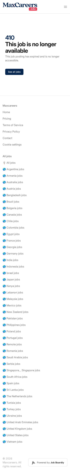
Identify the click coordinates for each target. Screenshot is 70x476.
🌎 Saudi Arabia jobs (15, 357)
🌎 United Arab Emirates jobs (20, 422)
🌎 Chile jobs (11, 221)
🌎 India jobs (10, 260)
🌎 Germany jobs (13, 253)
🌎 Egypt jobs (11, 234)
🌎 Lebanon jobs (13, 292)
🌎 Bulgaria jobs (12, 208)
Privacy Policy (11, 131)
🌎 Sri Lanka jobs (13, 389)
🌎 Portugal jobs (13, 337)
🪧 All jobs (9, 162)
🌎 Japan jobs (11, 279)
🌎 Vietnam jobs (12, 441)
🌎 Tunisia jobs (12, 402)
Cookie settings (12, 144)
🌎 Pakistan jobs (13, 318)
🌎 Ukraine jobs (12, 415)
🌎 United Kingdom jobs (17, 428)
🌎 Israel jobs (11, 273)
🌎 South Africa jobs (15, 376)
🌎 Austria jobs (12, 188)
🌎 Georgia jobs (12, 247)
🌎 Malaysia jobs (13, 299)
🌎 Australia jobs (13, 182)
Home (6, 112)
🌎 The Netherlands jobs (17, 396)
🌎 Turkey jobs (12, 409)
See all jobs (14, 71)
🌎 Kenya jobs (11, 286)
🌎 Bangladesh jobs (15, 195)
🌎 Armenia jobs (12, 175)
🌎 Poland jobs (12, 331)
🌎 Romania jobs (13, 350)
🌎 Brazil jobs (11, 201)
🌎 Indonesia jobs (13, 266)
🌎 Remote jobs (12, 344)
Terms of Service (13, 125)
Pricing (7, 118)
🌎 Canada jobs (12, 214)
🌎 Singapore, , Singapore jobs (21, 370)
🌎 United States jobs (15, 435)
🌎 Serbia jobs (11, 363)
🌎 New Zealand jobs (15, 311)
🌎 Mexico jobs (12, 305)
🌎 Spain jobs (11, 383)
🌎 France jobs (12, 240)
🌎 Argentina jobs (13, 169)
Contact (7, 138)
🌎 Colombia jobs (13, 227)
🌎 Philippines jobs (14, 324)
